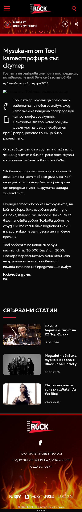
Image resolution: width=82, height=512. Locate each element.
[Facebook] (40, 443)
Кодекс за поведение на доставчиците (41, 460)
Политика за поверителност (41, 454)
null (5, 279)
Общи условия (41, 467)
